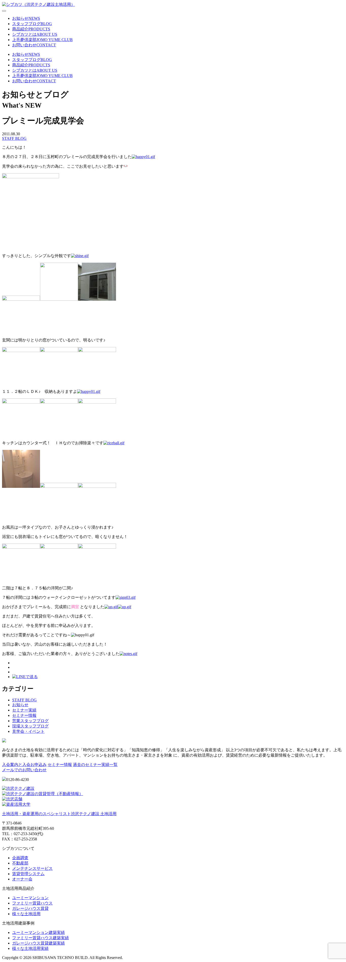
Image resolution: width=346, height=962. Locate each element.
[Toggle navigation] (4, 11)
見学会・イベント (28, 731)
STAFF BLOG (14, 138)
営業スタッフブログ (30, 721)
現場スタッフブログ (30, 726)
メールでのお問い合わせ (24, 770)
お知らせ (20, 705)
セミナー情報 (24, 715)
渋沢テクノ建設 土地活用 (59, 814)
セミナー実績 (24, 710)
